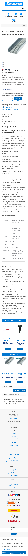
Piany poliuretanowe (14, 458)
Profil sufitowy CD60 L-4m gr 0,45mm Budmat (20, 374)
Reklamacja (14, 472)
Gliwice (14, 433)
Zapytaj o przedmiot (7, 107)
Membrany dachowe (14, 454)
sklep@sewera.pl (14, 418)
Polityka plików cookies (14, 484)
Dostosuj (4, 552)
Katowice (14, 435)
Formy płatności (14, 475)
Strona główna (5, 31)
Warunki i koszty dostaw (14, 473)
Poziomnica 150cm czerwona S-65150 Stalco (8, 340)
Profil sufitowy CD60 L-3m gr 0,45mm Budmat (8, 374)
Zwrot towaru (14, 470)
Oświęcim (14, 444)
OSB (14, 455)
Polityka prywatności (14, 485)
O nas (14, 482)
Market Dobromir (14, 445)
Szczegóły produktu (14, 31)
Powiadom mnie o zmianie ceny (10, 109)
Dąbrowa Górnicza (14, 432)
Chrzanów (14, 442)
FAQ (14, 487)
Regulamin (14, 469)
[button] (24, 337)
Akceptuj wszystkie (21, 552)
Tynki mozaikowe (14, 460)
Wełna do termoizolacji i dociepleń (14, 461)
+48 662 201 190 (16, 420)
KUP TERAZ (8, 349)
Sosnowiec (14, 436)
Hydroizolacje (14, 453)
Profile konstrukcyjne (13, 32)
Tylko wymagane (12, 552)
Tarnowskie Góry (14, 438)
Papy (14, 457)
